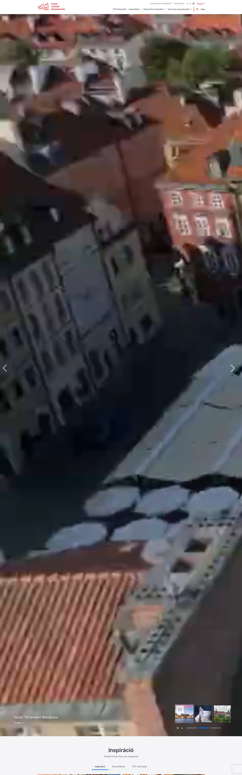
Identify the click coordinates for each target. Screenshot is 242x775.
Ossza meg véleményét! (161, 4)
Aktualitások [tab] (118, 766)
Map (203, 9)
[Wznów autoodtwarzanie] (182, 728)
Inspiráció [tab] (100, 766)
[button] (235, 368)
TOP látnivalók (119, 9)
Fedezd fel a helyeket (153, 9)
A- (188, 4)
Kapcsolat (179, 4)
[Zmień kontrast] (193, 3)
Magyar (201, 4)
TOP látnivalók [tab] (139, 766)
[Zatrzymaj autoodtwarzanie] (177, 728)
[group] (184, 713)
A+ (190, 4)
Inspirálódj (134, 9)
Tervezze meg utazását (178, 9)
